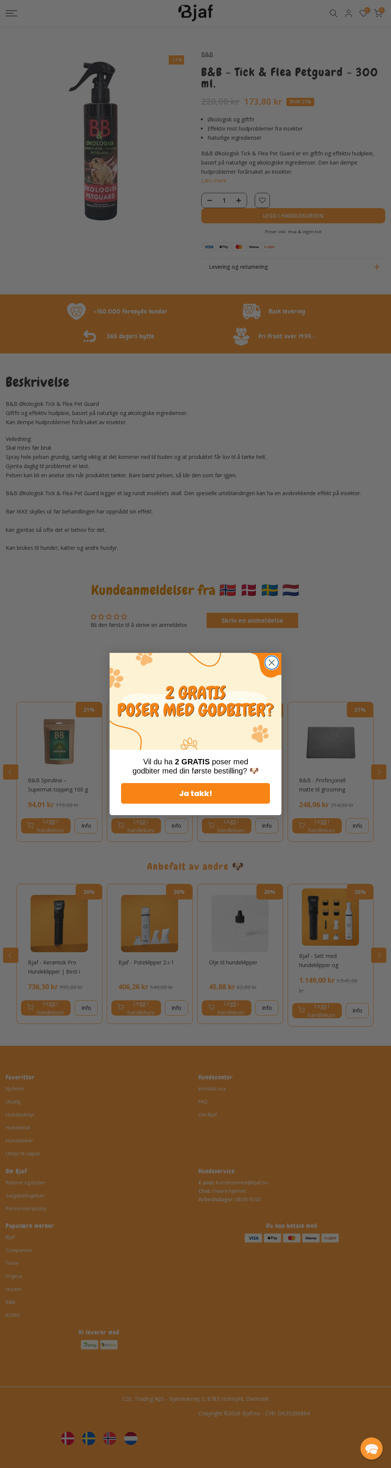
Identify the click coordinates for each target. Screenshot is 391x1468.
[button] (371, 1448)
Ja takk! (195, 793)
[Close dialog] (271, 662)
